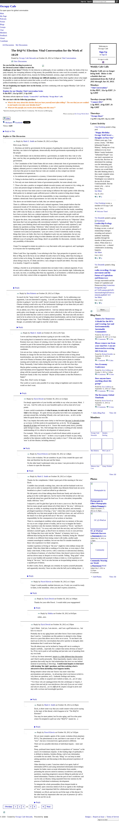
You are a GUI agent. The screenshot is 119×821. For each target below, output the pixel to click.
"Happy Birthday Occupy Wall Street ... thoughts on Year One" (104, 135)
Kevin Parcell (106, 401)
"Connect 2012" (96, 102)
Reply (16, 288)
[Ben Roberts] (96, 444)
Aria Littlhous (106, 370)
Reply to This (9, 131)
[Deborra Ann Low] (96, 459)
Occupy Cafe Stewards (27, 58)
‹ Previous (8, 807)
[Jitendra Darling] (107, 426)
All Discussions (8, 45)
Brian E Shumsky (98, 506)
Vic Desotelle (100, 218)
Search (117, 1)
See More (98, 191)
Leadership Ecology (103, 223)
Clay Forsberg (100, 127)
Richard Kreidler (107, 354)
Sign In (89, 1)
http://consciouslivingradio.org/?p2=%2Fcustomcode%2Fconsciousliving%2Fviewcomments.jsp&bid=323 (105, 290)
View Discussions (20, 61)
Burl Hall (105, 335)
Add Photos (97, 577)
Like (8, 118)
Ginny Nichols (107, 466)
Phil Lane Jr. (106, 451)
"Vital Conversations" (99, 88)
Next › (49, 807)
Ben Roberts (31, 293)
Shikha (50, 613)
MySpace (8, 123)
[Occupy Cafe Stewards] (6, 55)
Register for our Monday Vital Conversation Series (23, 91)
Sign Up (83, 1)
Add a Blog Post (99, 413)
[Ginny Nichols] (107, 459)
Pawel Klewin (42, 454)
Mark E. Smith (28, 141)
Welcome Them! (102, 211)
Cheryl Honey (97, 566)
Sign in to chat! (102, 819)
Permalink (14, 141)
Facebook (18, 123)
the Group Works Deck (82, 114)
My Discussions (21, 45)
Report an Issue (98, 817)
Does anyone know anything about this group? (103, 381)
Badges (88, 817)
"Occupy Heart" (97, 116)
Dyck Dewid (38, 399)
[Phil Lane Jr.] (107, 444)
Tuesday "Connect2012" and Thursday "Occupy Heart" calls (43, 96)
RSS (4, 812)
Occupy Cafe (8, 6)
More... (103, 310)
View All (112, 413)
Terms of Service (113, 817)
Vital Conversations (69, 58)
